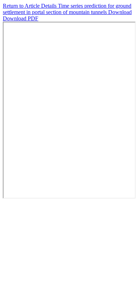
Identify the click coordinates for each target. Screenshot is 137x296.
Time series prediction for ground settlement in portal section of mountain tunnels (67, 9)
